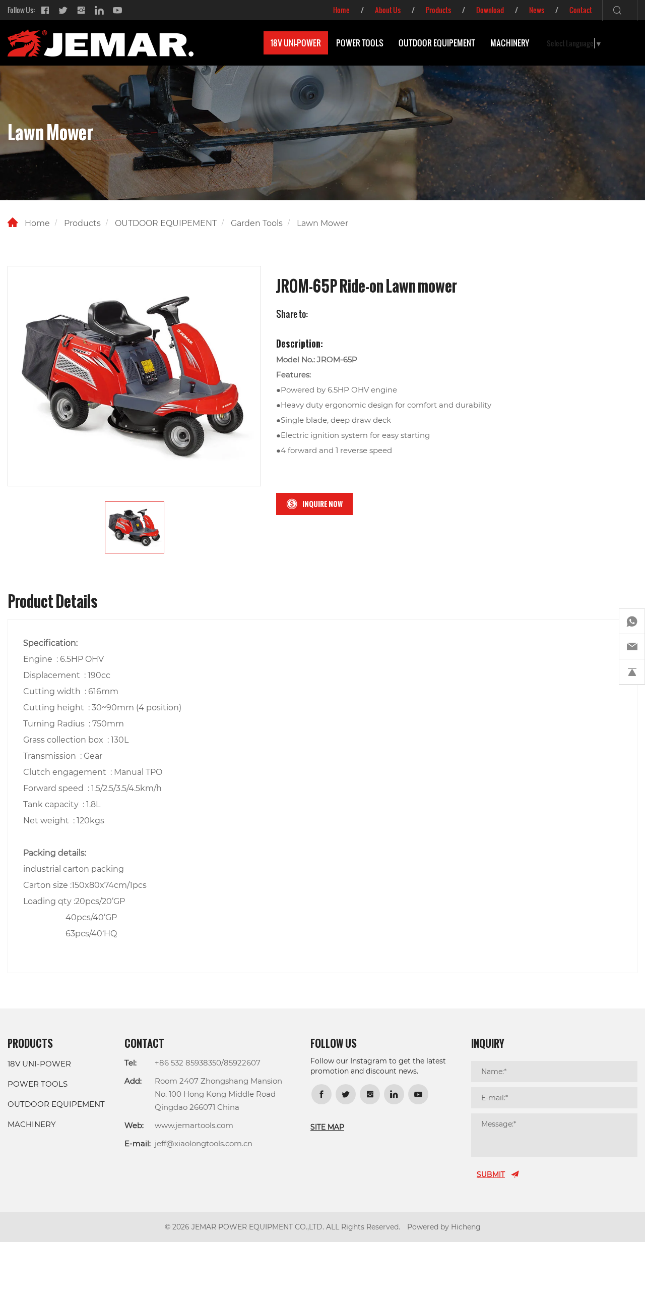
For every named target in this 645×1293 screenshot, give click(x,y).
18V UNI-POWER (296, 43)
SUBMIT (491, 1174)
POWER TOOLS (359, 43)
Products (438, 10)
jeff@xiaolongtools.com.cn (203, 1143)
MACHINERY (509, 43)
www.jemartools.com (194, 1125)
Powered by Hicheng (444, 1226)
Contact (580, 10)
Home (341, 10)
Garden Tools (257, 222)
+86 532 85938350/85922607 (208, 1062)
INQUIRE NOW (322, 504)
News (536, 10)
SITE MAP (327, 1127)
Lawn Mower (322, 222)
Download (490, 10)
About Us (388, 10)
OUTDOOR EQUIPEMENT (437, 43)
